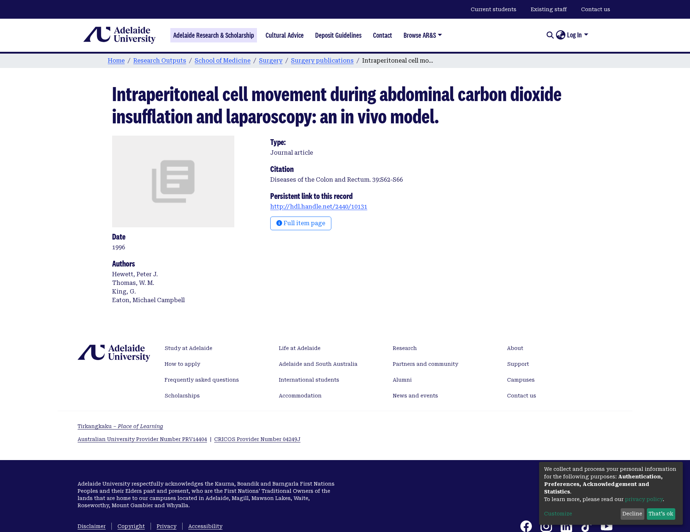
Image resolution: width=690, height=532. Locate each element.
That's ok (661, 514)
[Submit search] (550, 35)
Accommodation (300, 396)
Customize (558, 514)
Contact (382, 35)
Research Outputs (159, 60)
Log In (574, 35)
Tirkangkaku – (120, 426)
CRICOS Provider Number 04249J (257, 439)
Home (116, 60)
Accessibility (205, 526)
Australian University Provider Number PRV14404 (142, 439)
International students (309, 380)
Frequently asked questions (202, 380)
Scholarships (182, 396)
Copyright (131, 526)
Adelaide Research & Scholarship (213, 35)
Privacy (166, 526)
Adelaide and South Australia (318, 364)
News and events (415, 396)
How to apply (182, 364)
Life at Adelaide (300, 348)
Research (405, 348)
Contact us (595, 9)
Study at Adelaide (188, 348)
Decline (632, 514)
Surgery (270, 60)
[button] (560, 35)
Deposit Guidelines (338, 35)
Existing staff (549, 9)
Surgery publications (322, 60)
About (515, 348)
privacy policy (644, 499)
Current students (493, 9)
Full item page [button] (303, 223)
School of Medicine (222, 60)
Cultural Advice (285, 35)
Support (518, 364)
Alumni (402, 380)
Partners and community (425, 364)
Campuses (521, 380)
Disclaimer (92, 526)
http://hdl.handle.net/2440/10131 (318, 206)
